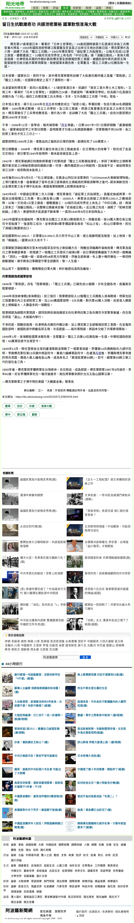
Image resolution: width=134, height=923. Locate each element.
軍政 (21, 844)
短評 (78, 855)
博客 (108, 8)
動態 (56, 855)
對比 (100, 855)
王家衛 (44, 649)
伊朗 (7, 641)
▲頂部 (80, 915)
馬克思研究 (75, 896)
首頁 (35, 8)
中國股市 (26, 645)
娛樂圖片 (113, 881)
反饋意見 (94, 911)
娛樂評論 (87, 881)
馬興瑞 (45, 641)
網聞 (94, 844)
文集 (64, 855)
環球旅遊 (16, 891)
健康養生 (20, 11)
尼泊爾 (53, 649)
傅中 (7, 414)
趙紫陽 (25, 649)
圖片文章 (41, 876)
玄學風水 (78, 11)
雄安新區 (71, 645)
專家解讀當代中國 (55, 896)
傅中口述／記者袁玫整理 (25, 37)
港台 (28, 850)
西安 (64, 125)
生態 (21, 850)
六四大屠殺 (107, 641)
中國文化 (113, 11)
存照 (108, 855)
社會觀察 (49, 886)
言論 (21, 855)
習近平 (82, 641)
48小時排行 (14, 664)
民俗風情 (29, 891)
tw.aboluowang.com (43, 1)
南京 (49, 104)
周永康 (34, 649)
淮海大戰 (46, 406)
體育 (13, 850)
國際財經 (76, 844)
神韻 (30, 641)
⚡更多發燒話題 (14, 635)
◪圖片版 (119, 18)
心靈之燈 (55, 11)
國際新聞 (64, 844)
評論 (55, 8)
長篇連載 (107, 14)
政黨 (71, 855)
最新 (13, 844)
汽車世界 (62, 886)
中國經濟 (93, 641)
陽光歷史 (89, 896)
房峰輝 (120, 645)
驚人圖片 (16, 896)
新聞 (45, 8)
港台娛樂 (62, 881)
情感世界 (36, 886)
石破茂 (53, 645)
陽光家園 (16, 902)
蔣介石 (82, 645)
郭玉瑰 (21, 414)
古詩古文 (25, 14)
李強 (45, 645)
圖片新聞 (119, 14)
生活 (65, 8)
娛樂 (88, 8)
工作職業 (90, 11)
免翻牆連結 (123, 3)
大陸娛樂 (23, 881)
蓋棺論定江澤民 (33, 896)
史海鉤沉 (31, 11)
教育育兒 (101, 11)
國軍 (7, 406)
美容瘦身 (14, 14)
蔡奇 (7, 649)
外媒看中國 (32, 855)
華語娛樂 (36, 881)
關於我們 (81, 911)
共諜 (31, 406)
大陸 (41, 844)
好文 (86, 855)
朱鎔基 (15, 641)
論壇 (98, 8)
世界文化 (49, 14)
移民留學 (74, 886)
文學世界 (95, 14)
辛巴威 (101, 645)
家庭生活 (43, 11)
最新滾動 (8, 11)
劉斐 (34, 414)
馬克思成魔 (57, 641)
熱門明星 (49, 881)
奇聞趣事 (100, 886)
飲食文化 (23, 886)
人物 (86, 844)
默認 (127, 37)
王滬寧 (37, 645)
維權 (123, 844)
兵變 (98, 353)
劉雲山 (110, 645)
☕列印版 (109, 18)
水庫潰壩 (71, 641)
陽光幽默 (101, 896)
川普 (37, 641)
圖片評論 (16, 860)
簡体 (112, 3)
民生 (116, 844)
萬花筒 (112, 886)
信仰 (35, 850)
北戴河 (91, 645)
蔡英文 (15, 649)
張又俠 (119, 641)
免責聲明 (107, 911)
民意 (115, 855)
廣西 (24, 641)
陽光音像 (29, 902)
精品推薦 (100, 881)
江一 (41, 390)
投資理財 (37, 14)
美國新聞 (31, 844)
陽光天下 (114, 896)
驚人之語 (46, 855)
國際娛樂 (74, 881)
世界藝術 (84, 14)
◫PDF (128, 18)
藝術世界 (125, 11)
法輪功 (9, 645)
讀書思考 (61, 14)
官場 (108, 844)
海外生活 (66, 11)
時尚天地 (87, 886)
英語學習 (72, 14)
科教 (101, 844)
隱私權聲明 (122, 911)
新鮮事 (77, 8)
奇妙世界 (122, 886)
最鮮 (13, 886)
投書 (93, 855)
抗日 (20, 406)
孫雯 (62, 645)
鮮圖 (39, 891)
